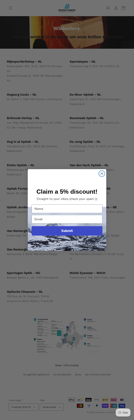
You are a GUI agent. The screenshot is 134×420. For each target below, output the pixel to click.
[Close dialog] (102, 174)
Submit (67, 230)
